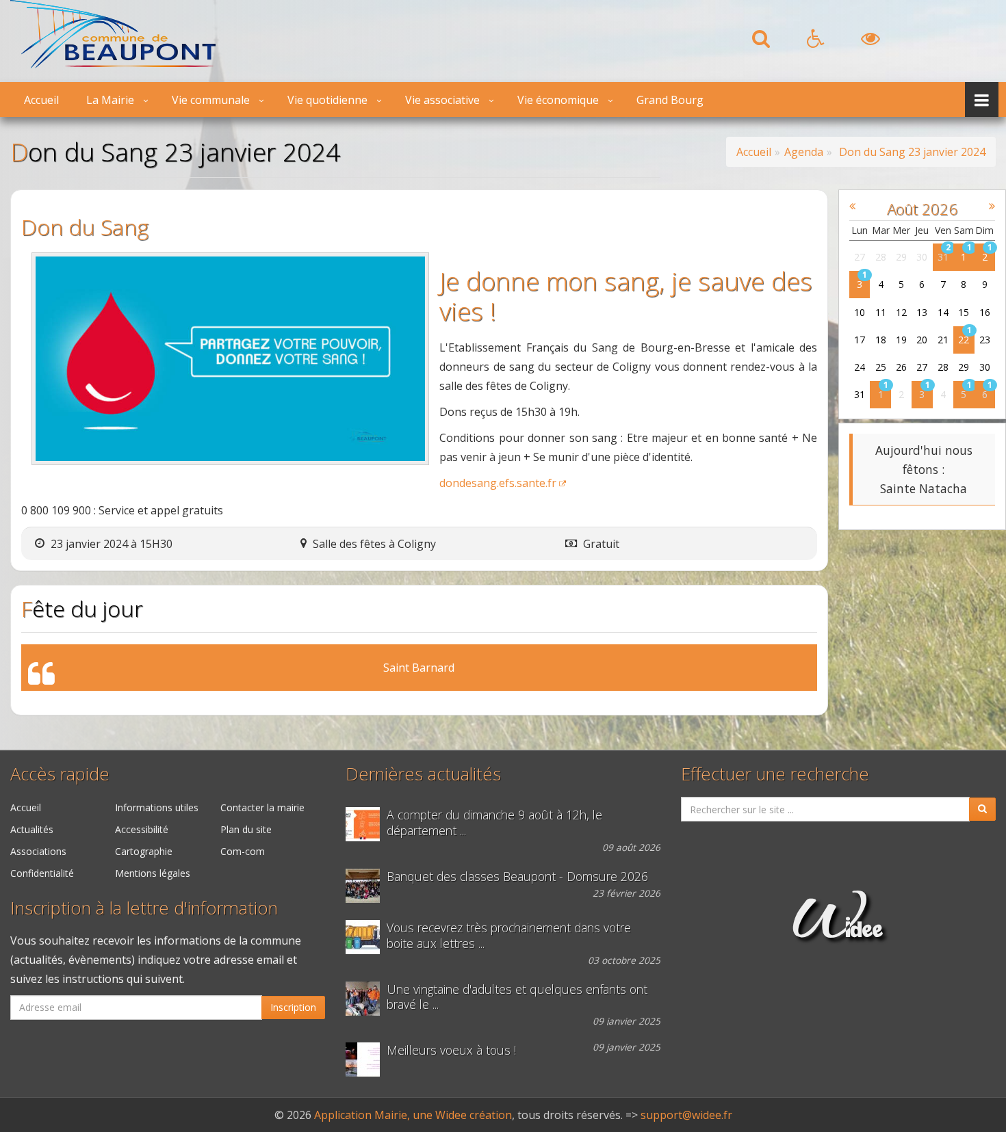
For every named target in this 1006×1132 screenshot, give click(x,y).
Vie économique (558, 99)
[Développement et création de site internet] (838, 930)
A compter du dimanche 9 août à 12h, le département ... (494, 823)
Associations (38, 851)
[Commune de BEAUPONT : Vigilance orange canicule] (366, 824)
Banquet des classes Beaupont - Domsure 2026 (517, 876)
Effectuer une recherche (775, 774)
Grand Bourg (670, 99)
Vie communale (211, 99)
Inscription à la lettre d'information (144, 908)
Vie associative (442, 99)
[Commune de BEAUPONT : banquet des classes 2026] (366, 886)
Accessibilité (141, 829)
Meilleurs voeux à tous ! (451, 1050)
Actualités (31, 829)
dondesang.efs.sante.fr (497, 482)
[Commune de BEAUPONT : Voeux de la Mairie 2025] (366, 1059)
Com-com (242, 851)
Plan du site (246, 829)
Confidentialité (42, 873)
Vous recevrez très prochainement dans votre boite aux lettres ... (509, 935)
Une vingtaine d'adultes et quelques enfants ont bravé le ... (517, 997)
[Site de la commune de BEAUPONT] (113, 64)
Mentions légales (152, 873)
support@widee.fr (686, 1114)
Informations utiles (156, 807)
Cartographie (143, 851)
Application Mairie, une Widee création (413, 1114)
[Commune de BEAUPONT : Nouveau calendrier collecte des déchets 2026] (366, 937)
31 (943, 256)
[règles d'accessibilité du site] (815, 42)
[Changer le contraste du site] (870, 42)
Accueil (41, 99)
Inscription (293, 1007)
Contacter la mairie (262, 807)
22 (963, 339)
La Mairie (110, 99)
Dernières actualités (423, 774)
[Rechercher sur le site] (761, 42)
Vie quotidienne (327, 99)
